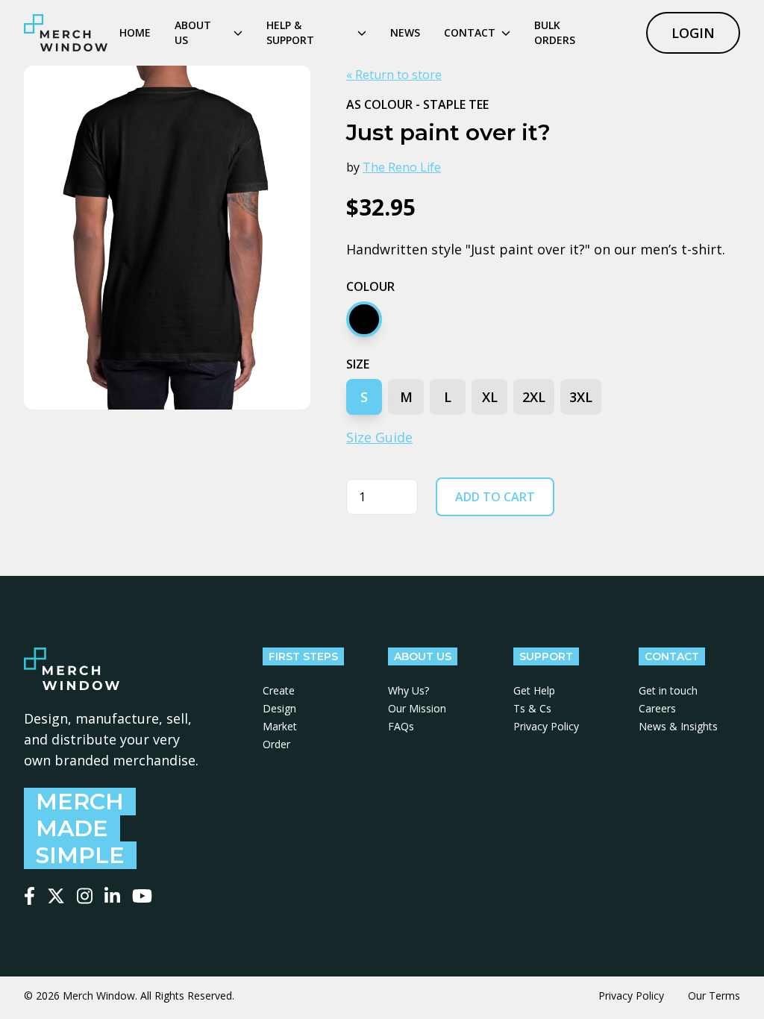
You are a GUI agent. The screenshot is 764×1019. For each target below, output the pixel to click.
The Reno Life (402, 167)
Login (693, 33)
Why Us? (408, 690)
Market (280, 726)
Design (279, 708)
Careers (657, 708)
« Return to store (394, 74)
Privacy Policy (546, 726)
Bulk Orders (554, 32)
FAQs (401, 726)
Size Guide (379, 437)
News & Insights (678, 726)
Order (276, 744)
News (405, 32)
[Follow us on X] (56, 896)
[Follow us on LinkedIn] (112, 896)
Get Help (534, 690)
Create (279, 690)
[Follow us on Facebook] (29, 896)
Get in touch (668, 690)
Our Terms (714, 995)
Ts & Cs (532, 708)
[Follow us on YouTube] (142, 896)
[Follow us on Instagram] (85, 896)
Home (135, 32)
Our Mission (417, 708)
